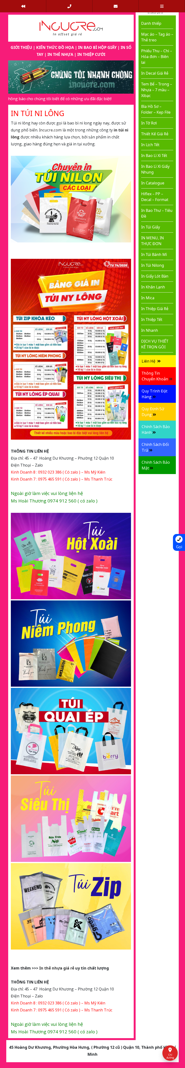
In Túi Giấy (150, 227)
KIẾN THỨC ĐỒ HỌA (55, 47)
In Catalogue (152, 183)
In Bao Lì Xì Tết (154, 155)
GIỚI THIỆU (21, 47)
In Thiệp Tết (151, 319)
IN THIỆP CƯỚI (91, 54)
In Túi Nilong (152, 265)
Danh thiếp (151, 23)
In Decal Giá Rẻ (154, 73)
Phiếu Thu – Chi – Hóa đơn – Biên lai (156, 56)
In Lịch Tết (150, 144)
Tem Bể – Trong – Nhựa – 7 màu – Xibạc (156, 89)
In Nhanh (149, 330)
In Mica (147, 297)
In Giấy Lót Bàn (154, 276)
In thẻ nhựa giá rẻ (56, 968)
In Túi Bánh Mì (154, 254)
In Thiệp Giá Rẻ (154, 308)
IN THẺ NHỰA (60, 54)
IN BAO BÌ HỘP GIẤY (97, 47)
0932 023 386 (50, 472)
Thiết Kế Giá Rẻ (154, 134)
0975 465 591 (50, 479)
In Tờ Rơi (149, 123)
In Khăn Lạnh (153, 287)
